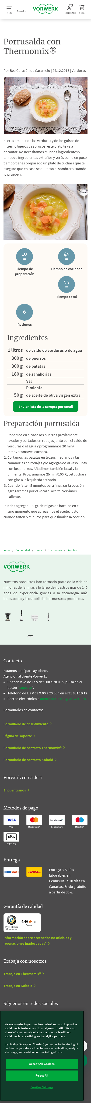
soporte (25, 687)
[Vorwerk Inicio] (45, 9)
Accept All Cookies (41, 1064)
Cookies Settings (42, 1087)
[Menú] (38, 916)
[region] (42, 1056)
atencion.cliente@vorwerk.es (63, 698)
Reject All (41, 1076)
